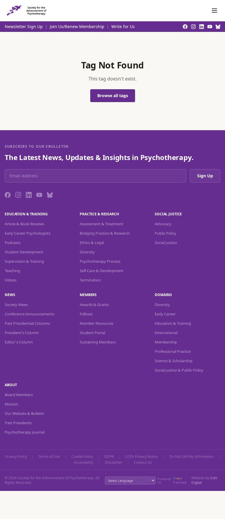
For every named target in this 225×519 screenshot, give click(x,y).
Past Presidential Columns (27, 323)
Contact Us (143, 462)
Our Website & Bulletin (24, 413)
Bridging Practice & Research (105, 233)
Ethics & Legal (92, 242)
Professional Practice (173, 351)
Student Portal (92, 332)
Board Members (19, 394)
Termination (90, 280)
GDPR (109, 456)
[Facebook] (8, 195)
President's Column (22, 332)
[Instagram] (18, 195)
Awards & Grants (94, 304)
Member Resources (96, 323)
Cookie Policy (82, 456)
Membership (166, 342)
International (166, 332)
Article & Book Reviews (24, 223)
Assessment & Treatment (101, 223)
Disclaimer (113, 462)
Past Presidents (18, 422)
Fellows (86, 314)
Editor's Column (19, 342)
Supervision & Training (24, 261)
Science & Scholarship (173, 360)
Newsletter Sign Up (24, 26)
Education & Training (173, 323)
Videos (10, 280)
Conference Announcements (29, 314)
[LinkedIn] (29, 195)
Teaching (12, 270)
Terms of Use (49, 456)
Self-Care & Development (101, 270)
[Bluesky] (50, 195)
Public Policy (165, 233)
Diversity (87, 252)
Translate (180, 482)
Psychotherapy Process (100, 261)
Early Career (165, 314)
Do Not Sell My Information (191, 456)
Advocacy (163, 223)
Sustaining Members (98, 342)
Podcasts (13, 242)
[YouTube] (39, 195)
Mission (11, 404)
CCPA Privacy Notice (141, 456)
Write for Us (123, 26)
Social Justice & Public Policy (179, 370)
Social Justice (166, 242)
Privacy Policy (16, 456)
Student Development (24, 252)
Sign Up (205, 175)
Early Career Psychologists (27, 233)
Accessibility (83, 462)
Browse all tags (112, 95)
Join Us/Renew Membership (77, 26)
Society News (16, 304)
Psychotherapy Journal (25, 432)
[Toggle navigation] (214, 10)
